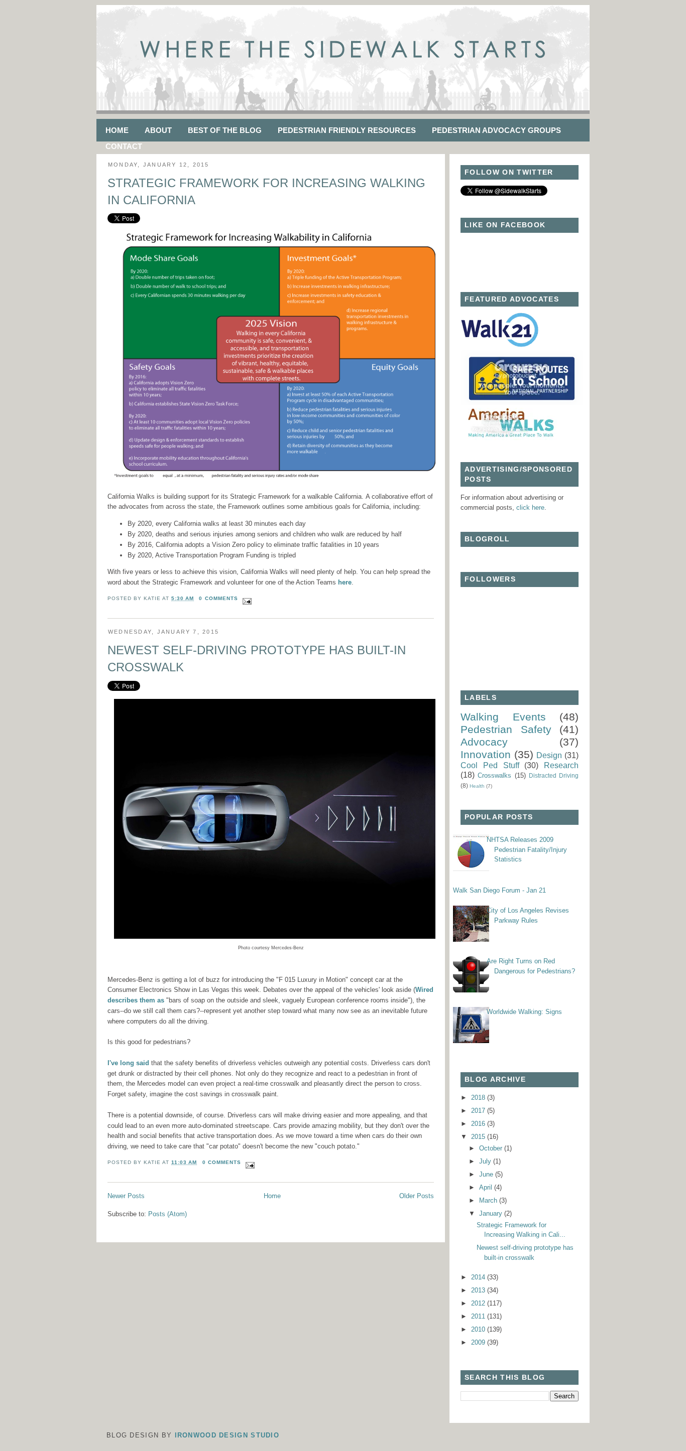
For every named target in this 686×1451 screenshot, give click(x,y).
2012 (479, 1303)
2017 (479, 1110)
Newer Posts (126, 1196)
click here (530, 507)
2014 (479, 1277)
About (158, 130)
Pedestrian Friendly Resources (347, 130)
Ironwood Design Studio (227, 1435)
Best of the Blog (225, 130)
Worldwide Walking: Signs (524, 1011)
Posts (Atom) (167, 1214)
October (491, 1148)
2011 (479, 1316)
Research (561, 765)
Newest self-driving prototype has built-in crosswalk (256, 658)
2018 (479, 1097)
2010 (479, 1329)
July (486, 1161)
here (345, 582)
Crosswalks (494, 775)
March (489, 1200)
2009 (479, 1342)
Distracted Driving (554, 775)
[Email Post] (246, 598)
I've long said (128, 1063)
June (487, 1174)
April (486, 1187)
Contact (123, 146)
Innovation (486, 754)
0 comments (218, 598)
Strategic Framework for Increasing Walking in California (266, 191)
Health (477, 786)
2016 (479, 1123)
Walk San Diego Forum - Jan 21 (499, 890)
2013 (479, 1290)
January (491, 1213)
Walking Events (503, 716)
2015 (479, 1136)
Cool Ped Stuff (490, 765)
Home (117, 130)
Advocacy (484, 742)
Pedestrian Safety (506, 729)
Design (549, 755)
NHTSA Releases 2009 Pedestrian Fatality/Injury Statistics (527, 849)
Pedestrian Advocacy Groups (496, 130)
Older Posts (416, 1196)
